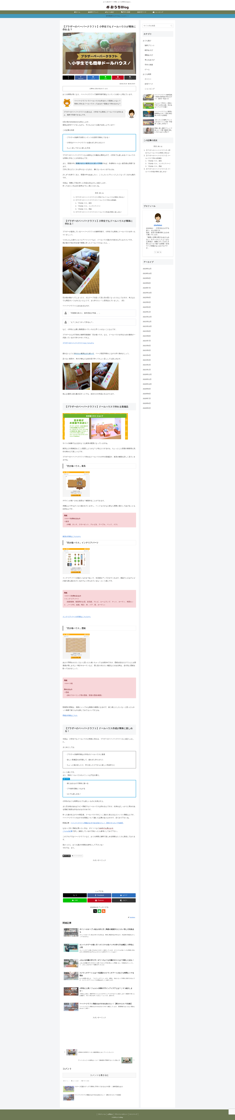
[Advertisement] (99, 874)
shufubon (158, 225)
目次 (96, 193)
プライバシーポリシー (121, 1114)
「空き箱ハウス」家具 (84, 203)
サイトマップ (133, 1114)
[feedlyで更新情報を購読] (99, 911)
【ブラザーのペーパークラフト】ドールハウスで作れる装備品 (95, 200)
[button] (130, 78)
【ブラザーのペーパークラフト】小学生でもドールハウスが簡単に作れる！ (100, 197)
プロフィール (102, 1114)
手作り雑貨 (67, 855)
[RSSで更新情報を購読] (103, 911)
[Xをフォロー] (95, 911)
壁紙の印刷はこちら (70, 715)
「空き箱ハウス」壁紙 (84, 209)
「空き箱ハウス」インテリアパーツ (88, 206)
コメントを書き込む (99, 1075)
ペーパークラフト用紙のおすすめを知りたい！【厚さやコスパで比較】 (97, 823)
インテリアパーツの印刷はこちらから (77, 617)
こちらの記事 (68, 831)
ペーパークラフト (78, 855)
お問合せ (110, 1114)
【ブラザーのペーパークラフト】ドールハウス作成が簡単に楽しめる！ (98, 212)
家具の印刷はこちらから (72, 536)
